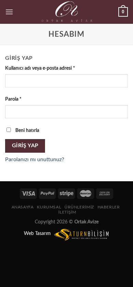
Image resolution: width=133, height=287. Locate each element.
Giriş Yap (25, 145)
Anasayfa (23, 207)
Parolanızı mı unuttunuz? (34, 159)
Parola (13, 99)
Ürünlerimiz (79, 207)
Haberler (109, 207)
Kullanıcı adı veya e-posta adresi (40, 68)
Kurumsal (49, 207)
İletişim (67, 212)
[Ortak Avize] (67, 12)
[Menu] (9, 11)
